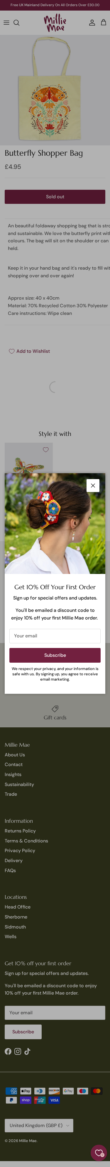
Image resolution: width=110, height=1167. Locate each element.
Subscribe (55, 655)
